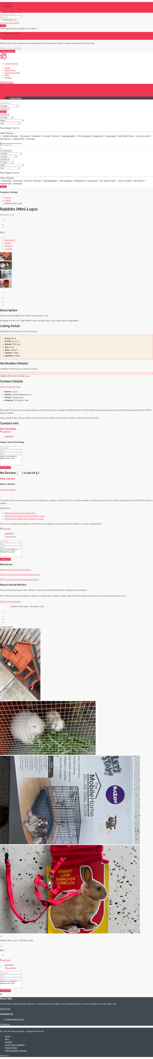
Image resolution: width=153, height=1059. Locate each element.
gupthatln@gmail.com (21, 394)
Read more (5, 1009)
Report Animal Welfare (10, 601)
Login (3, 26)
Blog (7, 75)
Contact (8, 78)
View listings (10, 536)
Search (3, 112)
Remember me (9, 20)
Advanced (4, 109)
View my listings (8, 428)
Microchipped (84, 136)
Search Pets (10, 70)
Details (8, 243)
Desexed (25, 136)
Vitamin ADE (18, 139)
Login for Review (8, 490)
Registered (98, 136)
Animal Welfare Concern (16, 1050)
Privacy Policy (11, 1048)
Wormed (31, 139)
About (7, 68)
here (28, 376)
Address (8, 246)
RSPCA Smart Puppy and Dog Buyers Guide (25, 516)
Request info (5, 467)
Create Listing (11, 64)
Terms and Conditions (15, 1045)
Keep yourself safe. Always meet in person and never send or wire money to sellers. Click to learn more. (49, 418)
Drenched (36, 136)
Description (10, 240)
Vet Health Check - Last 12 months (134, 136)
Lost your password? (9, 23)
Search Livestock (12, 73)
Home (8, 1036)
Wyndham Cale (21, 400)
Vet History (139, 181)
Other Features (7, 133)
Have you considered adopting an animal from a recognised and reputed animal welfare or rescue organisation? (51, 524)
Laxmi (14, 391)
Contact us (5, 1024)
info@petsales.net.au (14, 1019)
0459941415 (18, 397)
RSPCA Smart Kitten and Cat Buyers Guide (24, 519)
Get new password (7, 51)
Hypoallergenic (69, 136)
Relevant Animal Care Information (20, 513)
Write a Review (7, 478)
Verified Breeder (10, 136)
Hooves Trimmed (51, 136)
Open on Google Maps (10, 387)
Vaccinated (111, 136)
